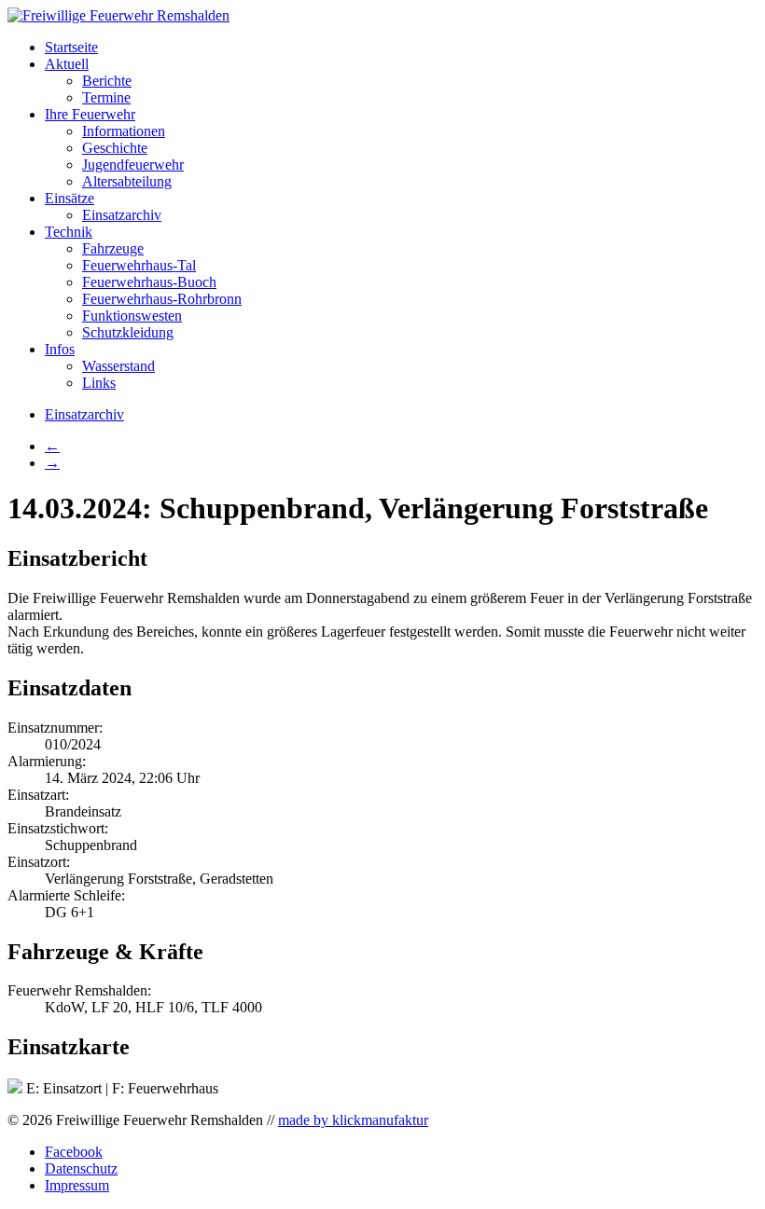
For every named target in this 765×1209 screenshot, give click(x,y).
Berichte (107, 81)
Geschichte (114, 148)
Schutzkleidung (128, 332)
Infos (60, 349)
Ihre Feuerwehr (90, 114)
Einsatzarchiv (121, 215)
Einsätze (69, 198)
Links (99, 383)
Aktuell (67, 64)
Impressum (77, 1185)
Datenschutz (81, 1168)
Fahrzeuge (113, 248)
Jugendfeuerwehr (133, 164)
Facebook (74, 1152)
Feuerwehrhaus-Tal (139, 265)
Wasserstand (118, 366)
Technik (68, 232)
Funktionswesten (132, 315)
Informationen (123, 131)
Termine (106, 97)
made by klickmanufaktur (353, 1120)
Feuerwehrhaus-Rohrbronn (162, 299)
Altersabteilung (127, 181)
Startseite (71, 47)
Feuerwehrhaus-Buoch (149, 282)
